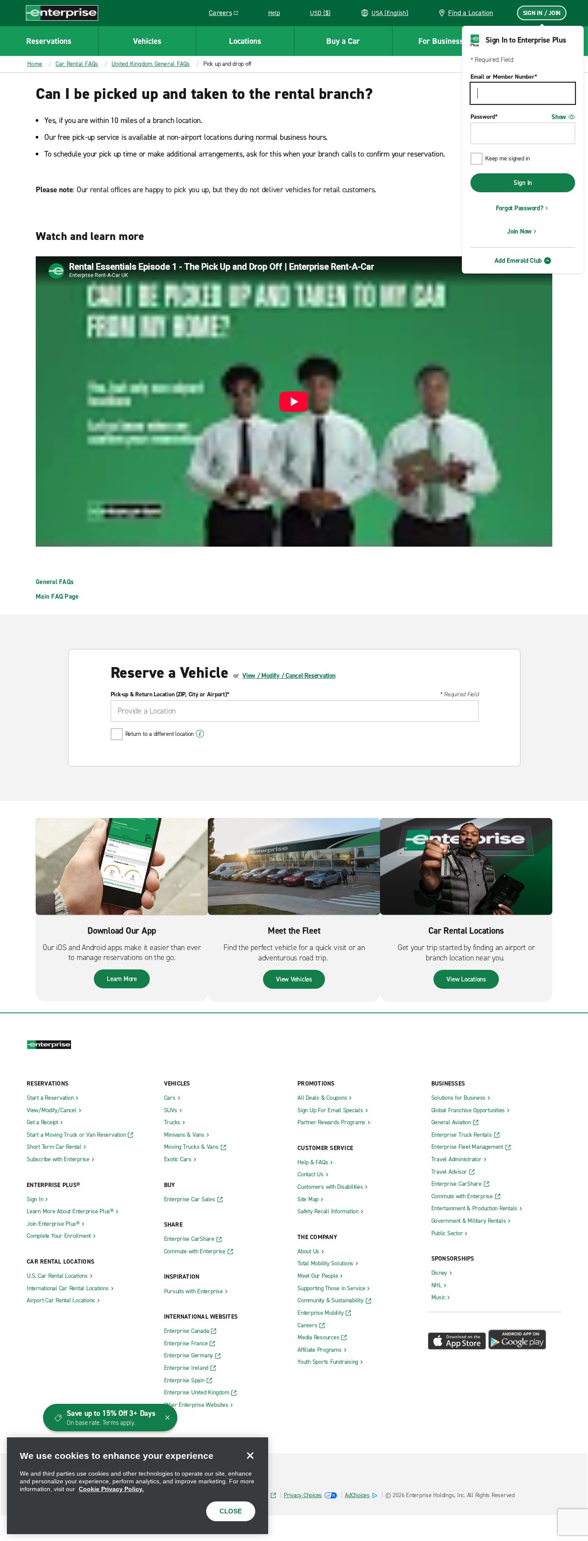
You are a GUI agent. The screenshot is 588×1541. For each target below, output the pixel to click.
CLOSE (231, 1511)
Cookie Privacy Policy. (111, 1489)
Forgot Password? (519, 208)
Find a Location (470, 12)
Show (558, 117)
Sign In (523, 182)
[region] (137, 1485)
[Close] (250, 1455)
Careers (226, 14)
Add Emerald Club (518, 260)
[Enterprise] (62, 12)
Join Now (519, 231)
